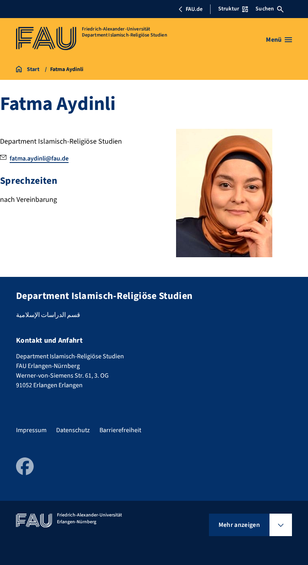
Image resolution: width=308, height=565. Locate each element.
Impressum (31, 430)
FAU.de (194, 9)
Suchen (264, 9)
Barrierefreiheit (120, 430)
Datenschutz (73, 430)
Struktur (228, 9)
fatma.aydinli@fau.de (39, 158)
